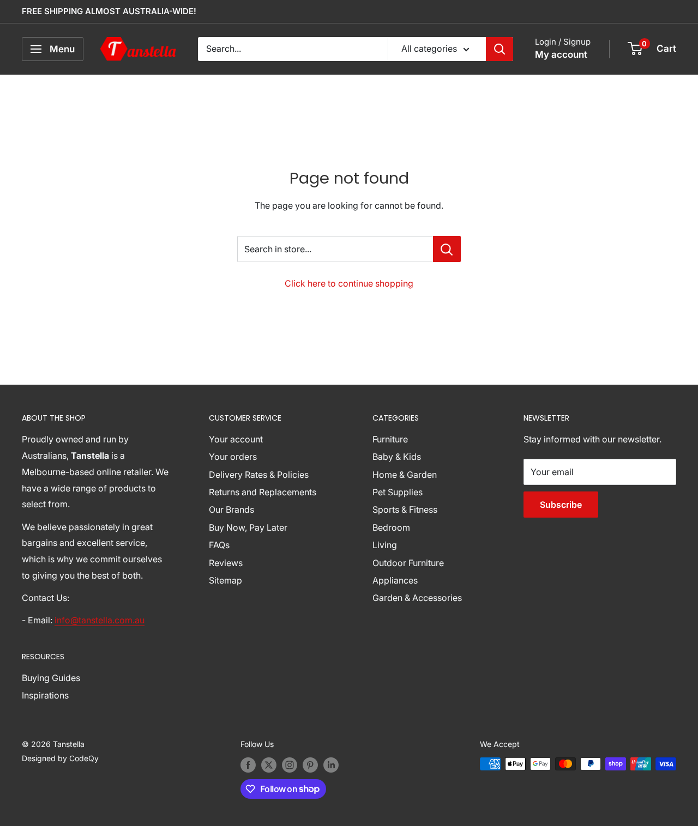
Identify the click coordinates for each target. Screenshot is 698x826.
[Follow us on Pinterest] (310, 765)
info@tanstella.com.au (100, 620)
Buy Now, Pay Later (248, 527)
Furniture (390, 439)
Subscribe (561, 504)
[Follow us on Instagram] (289, 765)
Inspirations (45, 695)
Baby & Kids (396, 456)
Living (384, 544)
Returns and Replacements (262, 492)
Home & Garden (404, 474)
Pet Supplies (397, 492)
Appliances (395, 580)
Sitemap (225, 580)
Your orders (233, 456)
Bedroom (391, 527)
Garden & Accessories (417, 597)
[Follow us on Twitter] (268, 765)
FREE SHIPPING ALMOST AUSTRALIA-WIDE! (109, 11)
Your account (236, 439)
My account (561, 54)
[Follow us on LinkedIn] (331, 765)
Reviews (226, 562)
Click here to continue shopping (349, 283)
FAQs (219, 544)
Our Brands (231, 509)
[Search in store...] (447, 249)
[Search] (499, 49)
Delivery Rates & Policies (259, 474)
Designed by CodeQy (60, 758)
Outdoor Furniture (408, 562)
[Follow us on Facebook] (248, 765)
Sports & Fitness (404, 509)
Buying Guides (51, 677)
